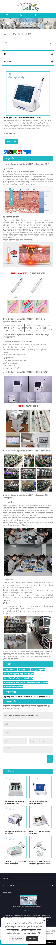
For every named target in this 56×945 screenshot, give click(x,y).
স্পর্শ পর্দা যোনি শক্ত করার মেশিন (13, 674)
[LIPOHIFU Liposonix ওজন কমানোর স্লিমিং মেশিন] (15, 847)
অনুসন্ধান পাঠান (11, 141)
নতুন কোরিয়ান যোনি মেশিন (11, 678)
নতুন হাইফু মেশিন (9, 697)
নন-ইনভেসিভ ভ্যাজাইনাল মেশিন (13, 687)
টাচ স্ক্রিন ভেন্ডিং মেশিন (10, 670)
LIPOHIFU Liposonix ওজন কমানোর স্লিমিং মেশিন (15, 863)
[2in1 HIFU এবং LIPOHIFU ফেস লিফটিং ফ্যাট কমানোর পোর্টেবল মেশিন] (40, 847)
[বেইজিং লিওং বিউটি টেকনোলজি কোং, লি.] (28, 3)
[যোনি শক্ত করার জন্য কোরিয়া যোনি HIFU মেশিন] (15, 817)
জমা (49, 758)
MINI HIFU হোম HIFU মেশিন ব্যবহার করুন (39, 833)
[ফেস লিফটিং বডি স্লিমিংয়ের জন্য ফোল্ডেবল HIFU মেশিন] (15, 787)
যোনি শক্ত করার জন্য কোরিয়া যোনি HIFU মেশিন (15, 833)
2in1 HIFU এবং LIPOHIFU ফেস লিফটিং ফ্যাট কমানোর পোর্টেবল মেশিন (39, 863)
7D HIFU (18, 697)
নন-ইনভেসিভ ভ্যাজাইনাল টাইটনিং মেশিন (36, 682)
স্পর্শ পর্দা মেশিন (29, 674)
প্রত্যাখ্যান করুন (17, 939)
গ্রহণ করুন (32, 939)
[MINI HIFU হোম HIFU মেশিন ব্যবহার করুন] (40, 817)
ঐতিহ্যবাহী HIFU (26, 34)
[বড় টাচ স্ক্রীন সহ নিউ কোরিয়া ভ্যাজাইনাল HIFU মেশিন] (28, 93)
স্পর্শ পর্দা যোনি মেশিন (27, 678)
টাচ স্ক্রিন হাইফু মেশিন (38, 670)
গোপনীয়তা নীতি (36, 933)
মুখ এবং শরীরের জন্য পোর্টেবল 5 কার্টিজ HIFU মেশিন (39, 803)
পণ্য (10, 34)
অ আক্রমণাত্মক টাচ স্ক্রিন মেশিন (13, 682)
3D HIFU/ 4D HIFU (30, 697)
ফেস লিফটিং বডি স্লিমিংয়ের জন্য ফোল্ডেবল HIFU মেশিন (14, 803)
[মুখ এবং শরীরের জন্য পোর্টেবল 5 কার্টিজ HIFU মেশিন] (40, 787)
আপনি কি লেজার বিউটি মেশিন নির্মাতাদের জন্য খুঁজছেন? (27, 906)
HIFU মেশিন (16, 34)
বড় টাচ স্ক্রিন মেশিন (24, 670)
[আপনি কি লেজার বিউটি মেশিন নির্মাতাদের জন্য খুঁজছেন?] (28, 900)
